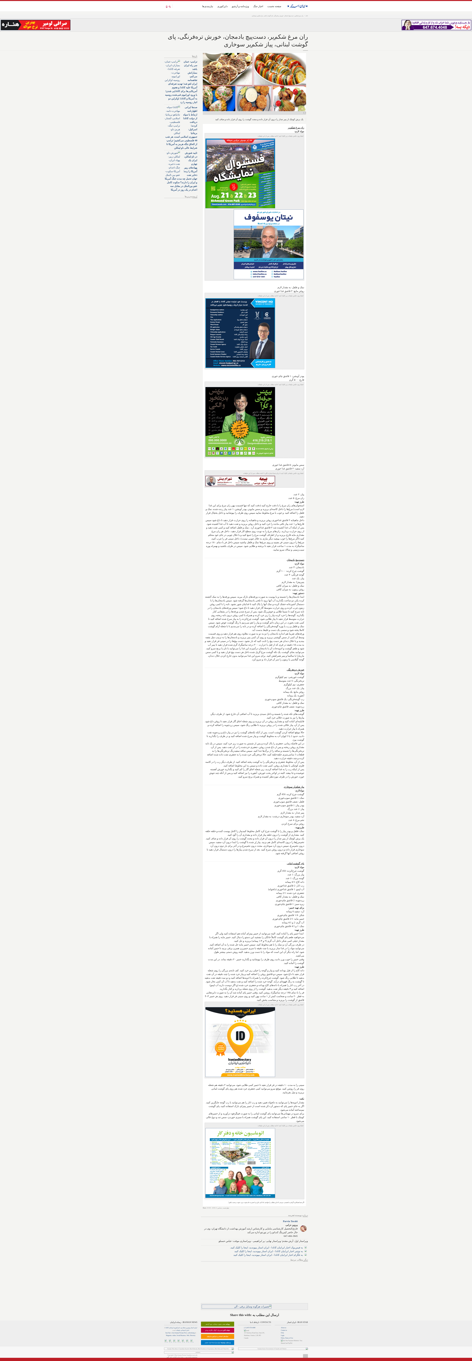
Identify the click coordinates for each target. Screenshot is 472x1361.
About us (283, 1328)
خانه (307, 15)
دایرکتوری (222, 6)
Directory (192, 1335)
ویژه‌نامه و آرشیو (240, 6)
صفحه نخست (274, 6)
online (174, 1335)
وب (181, 1328)
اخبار (187, 1330)
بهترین (188, 1328)
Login (282, 1335)
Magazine (169, 1335)
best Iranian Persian (178, 1333)
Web (188, 1335)
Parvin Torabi (290, 1221)
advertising (191, 1333)
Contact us (284, 1330)
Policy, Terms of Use (287, 1338)
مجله (184, 1328)
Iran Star (167, 1333)
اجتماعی (183, 1330)
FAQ (282, 1333)
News (185, 1333)
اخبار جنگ (258, 6)
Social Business (181, 1335)
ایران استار (193, 1328)
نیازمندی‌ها (207, 6)
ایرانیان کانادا (169, 1328)
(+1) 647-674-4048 (249, 1328)
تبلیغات (178, 1330)
